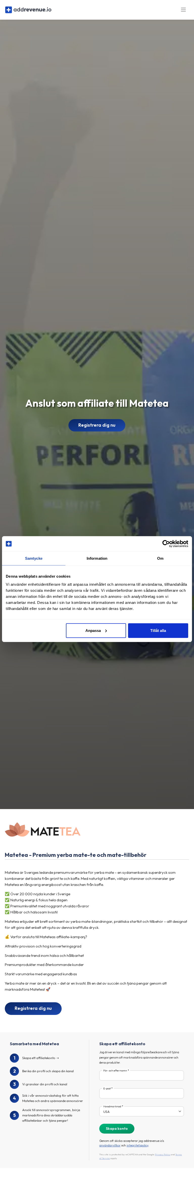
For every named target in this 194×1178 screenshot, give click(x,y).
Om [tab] (160, 558)
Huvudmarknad (112, 1106)
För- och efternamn (115, 1070)
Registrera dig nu (96, 425)
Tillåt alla (158, 630)
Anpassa (93, 630)
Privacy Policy (162, 1154)
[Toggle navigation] (183, 10)
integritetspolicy (137, 1145)
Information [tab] (97, 558)
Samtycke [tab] (33, 558)
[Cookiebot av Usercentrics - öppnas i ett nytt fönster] (166, 544)
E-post (107, 1088)
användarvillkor (109, 1145)
